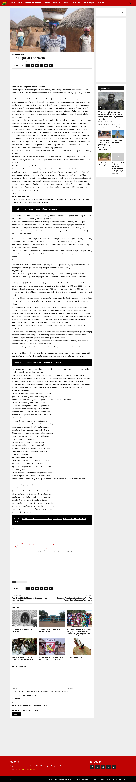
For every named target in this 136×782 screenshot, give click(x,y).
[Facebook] (92, 767)
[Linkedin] (108, 767)
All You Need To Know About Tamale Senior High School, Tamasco (51, 658)
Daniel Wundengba (19, 61)
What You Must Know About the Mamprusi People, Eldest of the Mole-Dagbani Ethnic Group (104, 145)
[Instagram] (103, 767)
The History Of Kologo (74, 657)
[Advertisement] (52, 77)
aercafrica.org (21, 582)
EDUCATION (57, 3)
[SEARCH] (122, 12)
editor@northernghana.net (27, 769)
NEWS (20, 3)
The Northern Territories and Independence (22, 630)
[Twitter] (97, 767)
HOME (13, 3)
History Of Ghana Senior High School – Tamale (49, 630)
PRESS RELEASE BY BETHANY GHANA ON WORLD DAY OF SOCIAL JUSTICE (77, 546)
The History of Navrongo (117, 141)
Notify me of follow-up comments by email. (29, 705)
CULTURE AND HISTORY (33, 3)
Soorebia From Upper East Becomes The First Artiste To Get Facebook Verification (74, 599)
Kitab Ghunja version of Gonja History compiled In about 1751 (22, 658)
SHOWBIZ (101, 3)
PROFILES (67, 3)
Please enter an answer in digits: (25, 695)
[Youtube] (114, 767)
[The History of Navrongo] (118, 134)
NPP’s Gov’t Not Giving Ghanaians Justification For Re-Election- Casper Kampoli (49, 546)
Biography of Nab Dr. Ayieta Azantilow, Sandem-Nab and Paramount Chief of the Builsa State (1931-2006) (118, 168)
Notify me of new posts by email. (25, 710)
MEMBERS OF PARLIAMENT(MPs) (84, 3)
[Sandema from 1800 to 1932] (104, 157)
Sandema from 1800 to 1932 (103, 164)
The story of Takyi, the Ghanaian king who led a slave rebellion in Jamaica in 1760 (110, 115)
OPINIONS (47, 3)
